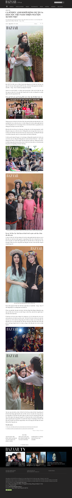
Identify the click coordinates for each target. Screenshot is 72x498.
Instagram (19, 2)
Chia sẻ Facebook (42, 23)
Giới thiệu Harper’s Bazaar (11, 470)
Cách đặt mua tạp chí (10, 471)
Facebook (17, 2)
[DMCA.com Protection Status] (9, 489)
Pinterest (41, 23)
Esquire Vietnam (51, 470)
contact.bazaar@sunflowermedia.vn (15, 486)
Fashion (11, 6)
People (41, 6)
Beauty (27, 6)
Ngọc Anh (11, 23)
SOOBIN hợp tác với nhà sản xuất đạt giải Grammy (37, 438)
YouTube (21, 2)
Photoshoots (34, 6)
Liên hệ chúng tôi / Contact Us (33, 471)
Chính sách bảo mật (31, 470)
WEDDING (53, 6)
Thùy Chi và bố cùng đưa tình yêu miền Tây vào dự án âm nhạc (24, 438)
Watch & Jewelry (20, 6)
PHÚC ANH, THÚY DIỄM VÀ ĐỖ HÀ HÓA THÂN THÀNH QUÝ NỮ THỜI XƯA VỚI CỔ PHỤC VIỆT (22, 426)
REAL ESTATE (60, 6)
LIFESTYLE (47, 6)
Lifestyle (8, 10)
